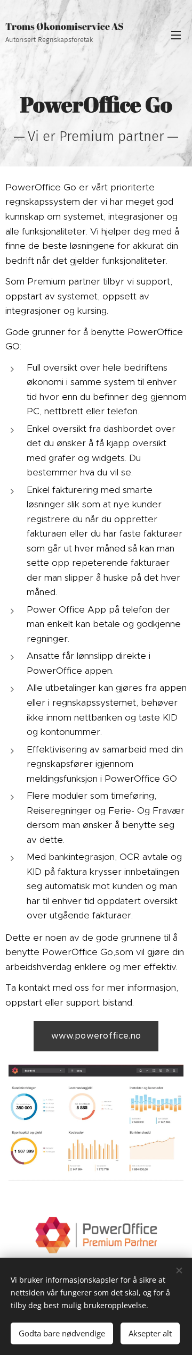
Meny (176, 34)
